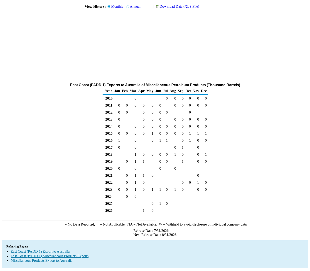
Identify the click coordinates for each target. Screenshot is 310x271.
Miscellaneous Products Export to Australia (41, 260)
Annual (135, 6)
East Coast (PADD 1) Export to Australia (40, 251)
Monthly (117, 6)
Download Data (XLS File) (179, 6)
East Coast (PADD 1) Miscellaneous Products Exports (50, 256)
